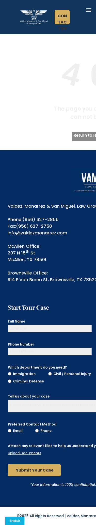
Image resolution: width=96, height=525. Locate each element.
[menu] (89, 10)
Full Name (16, 321)
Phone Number (21, 344)
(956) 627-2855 (40, 219)
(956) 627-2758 (34, 226)
